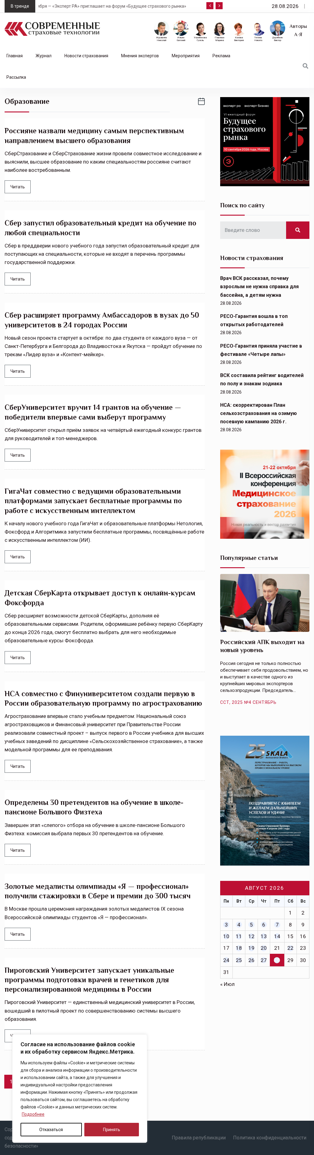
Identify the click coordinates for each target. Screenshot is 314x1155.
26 (251, 960)
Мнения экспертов (140, 55)
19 (251, 948)
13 (264, 936)
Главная (14, 55)
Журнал (44, 55)
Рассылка (16, 77)
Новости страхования (86, 55)
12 (251, 936)
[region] (79, 1088)
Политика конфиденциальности (269, 1138)
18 (239, 948)
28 (277, 960)
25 (239, 960)
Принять (111, 1129)
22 (290, 948)
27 (264, 960)
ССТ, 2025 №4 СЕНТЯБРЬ (248, 702)
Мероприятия (186, 55)
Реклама (221, 55)
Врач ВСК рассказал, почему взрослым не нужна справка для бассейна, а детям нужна (259, 286)
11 (239, 936)
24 (226, 960)
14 (277, 936)
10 (226, 936)
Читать (17, 186)
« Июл (227, 984)
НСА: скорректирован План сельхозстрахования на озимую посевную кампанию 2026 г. (258, 413)
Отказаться (51, 1129)
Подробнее (33, 1114)
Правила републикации (199, 1138)
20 (264, 948)
